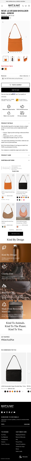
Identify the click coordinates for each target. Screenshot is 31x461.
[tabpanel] (15, 37)
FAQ (17, 439)
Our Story (3, 434)
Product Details (7, 123)
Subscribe (27, 424)
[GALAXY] (26, 197)
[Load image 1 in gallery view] (5, 59)
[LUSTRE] (17, 226)
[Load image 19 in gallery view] (18, 59)
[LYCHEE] (21, 197)
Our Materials (4, 437)
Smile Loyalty (19, 451)
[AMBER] (28, 197)
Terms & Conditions (20, 444)
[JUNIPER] (2, 226)
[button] (23, 6)
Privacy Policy (19, 442)
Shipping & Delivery (20, 434)
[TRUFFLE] (19, 197)
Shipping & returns (7, 160)
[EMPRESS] (19, 200)
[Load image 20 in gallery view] (25, 59)
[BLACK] (17, 197)
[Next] (26, 37)
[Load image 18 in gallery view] (12, 59)
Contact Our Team (20, 446)
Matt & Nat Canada (6, 458)
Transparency (4, 439)
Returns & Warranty (20, 437)
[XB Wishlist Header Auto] (26, 6)
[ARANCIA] (24, 197)
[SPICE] (2, 197)
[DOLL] (21, 200)
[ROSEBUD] (24, 200)
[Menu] (2, 6)
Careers (3, 442)
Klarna (17, 449)
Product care (6, 155)
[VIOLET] (17, 200)
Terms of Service (5, 444)
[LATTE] (4, 226)
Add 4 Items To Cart (15, 233)
